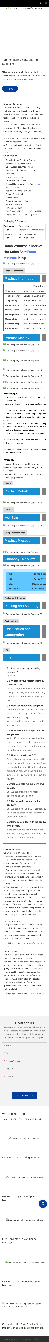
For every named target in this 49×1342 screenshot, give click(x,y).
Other (5, 1119)
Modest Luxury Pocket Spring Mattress (19, 1198)
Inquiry (10, 89)
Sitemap (23, 1339)
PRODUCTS (16, 1119)
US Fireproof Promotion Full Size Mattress (21, 1283)
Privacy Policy (34, 1339)
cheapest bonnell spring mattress (21, 1157)
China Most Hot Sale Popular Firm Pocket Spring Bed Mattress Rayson (23, 1326)
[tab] (24, 100)
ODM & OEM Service (34, 1119)
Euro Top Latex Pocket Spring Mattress (19, 1240)
